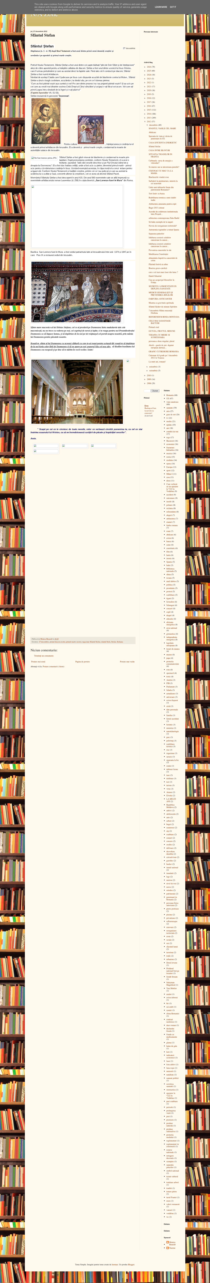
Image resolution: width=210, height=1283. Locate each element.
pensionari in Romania (171, 898)
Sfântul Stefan (154, 146)
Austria (169, 680)
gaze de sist (171, 414)
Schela (169, 690)
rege (168, 437)
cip (167, 831)
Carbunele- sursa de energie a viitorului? (160, 161)
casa (168, 477)
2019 (149, 94)
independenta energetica (171, 638)
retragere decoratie (170, 1156)
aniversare (170, 697)
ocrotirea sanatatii (170, 1085)
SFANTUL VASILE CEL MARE (162, 128)
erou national (171, 628)
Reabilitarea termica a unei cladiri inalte (162, 198)
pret (168, 1116)
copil (168, 612)
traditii (169, 1188)
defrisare (169, 848)
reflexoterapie (171, 921)
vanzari (169, 1210)
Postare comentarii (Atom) (53, 666)
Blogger (131, 1264)
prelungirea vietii (171, 1111)
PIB (168, 683)
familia (169, 715)
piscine (169, 914)
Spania (169, 561)
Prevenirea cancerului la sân (160, 250)
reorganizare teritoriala (171, 931)
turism (169, 785)
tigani (168, 598)
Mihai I (169, 473)
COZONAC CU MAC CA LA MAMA (161, 172)
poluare (169, 505)
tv (167, 417)
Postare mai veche (127, 661)
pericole (169, 1107)
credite (169, 844)
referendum (171, 511)
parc (168, 737)
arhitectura (170, 518)
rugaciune (170, 753)
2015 (149, 109)
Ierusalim (170, 601)
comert (169, 837)
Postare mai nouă (38, 661)
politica (169, 584)
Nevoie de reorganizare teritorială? (163, 225)
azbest (168, 820)
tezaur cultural (172, 1176)
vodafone (170, 1213)
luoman (115, 1264)
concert (169, 608)
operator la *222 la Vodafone (170, 1095)
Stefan (113, 642)
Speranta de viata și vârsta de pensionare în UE (160, 137)
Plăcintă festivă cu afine (158, 264)
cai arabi (169, 1006)
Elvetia (169, 795)
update (169, 424)
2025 (149, 70)
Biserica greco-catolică (158, 268)
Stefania (120, 642)
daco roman (171, 1025)
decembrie (153, 125)
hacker (169, 864)
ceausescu (170, 827)
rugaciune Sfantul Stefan (91, 642)
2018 (149, 98)
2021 (149, 86)
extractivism (171, 857)
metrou (169, 880)
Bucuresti (170, 440)
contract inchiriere (170, 1020)
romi (168, 531)
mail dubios (171, 581)
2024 (149, 74)
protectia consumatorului (172, 662)
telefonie (169, 778)
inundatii (170, 873)
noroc (168, 887)
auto (168, 817)
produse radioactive (170, 1130)
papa (168, 658)
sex (167, 943)
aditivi (169, 810)
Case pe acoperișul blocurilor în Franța (161, 281)
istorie (168, 558)
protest (169, 591)
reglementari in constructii (172, 1145)
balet (168, 565)
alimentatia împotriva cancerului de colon (163, 259)
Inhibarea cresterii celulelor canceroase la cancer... (160, 238)
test (167, 781)
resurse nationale (170, 1151)
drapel (168, 615)
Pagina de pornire (82, 661)
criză (168, 706)
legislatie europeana (170, 644)
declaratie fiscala (170, 1029)
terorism (169, 952)
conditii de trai (172, 431)
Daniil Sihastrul (155, 276)
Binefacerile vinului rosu (159, 177)
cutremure (170, 498)
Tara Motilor (171, 988)
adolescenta (171, 814)
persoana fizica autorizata (172, 904)
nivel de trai (171, 883)
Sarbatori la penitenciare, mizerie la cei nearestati (163, 182)
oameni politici (172, 1078)
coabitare (170, 834)
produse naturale (169, 1124)
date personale (172, 709)
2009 (149, 379)
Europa (169, 467)
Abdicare (152, 132)
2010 (149, 375)
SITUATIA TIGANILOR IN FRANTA (160, 155)
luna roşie (170, 1068)
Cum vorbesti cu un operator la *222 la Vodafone (172, 488)
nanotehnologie (172, 731)
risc (167, 749)
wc (167, 1216)
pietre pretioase (172, 908)
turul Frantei (171, 1197)
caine (168, 544)
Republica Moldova (170, 806)
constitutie (170, 548)
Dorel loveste (171, 962)
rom (168, 669)
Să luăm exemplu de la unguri (161, 221)
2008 (149, 383)
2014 (149, 113)
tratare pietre (171, 1191)
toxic (168, 676)
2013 (149, 117)
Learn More (161, 7)
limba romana (172, 525)
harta (168, 555)
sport (168, 470)
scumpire (170, 1161)
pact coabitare (172, 1101)
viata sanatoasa (172, 401)
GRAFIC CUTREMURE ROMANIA (164, 351)
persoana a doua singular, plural (161, 341)
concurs (169, 841)
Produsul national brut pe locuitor (172, 971)
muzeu (169, 654)
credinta (169, 460)
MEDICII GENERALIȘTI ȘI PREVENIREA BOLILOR (161, 293)
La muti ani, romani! (157, 361)
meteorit (169, 1071)
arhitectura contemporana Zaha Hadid (164, 218)
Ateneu (169, 792)
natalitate (170, 1074)
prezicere (170, 1119)
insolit (168, 501)
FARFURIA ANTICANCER (160, 298)
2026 (149, 66)
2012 (149, 121)
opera (168, 463)
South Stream (171, 976)
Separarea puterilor (156, 233)
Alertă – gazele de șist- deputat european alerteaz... (161, 346)
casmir (169, 1010)
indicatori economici (170, 1056)
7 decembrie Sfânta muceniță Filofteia (160, 311)
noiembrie (153, 366)
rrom (168, 936)
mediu (168, 421)
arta (167, 411)
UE (167, 398)
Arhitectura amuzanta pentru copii (162, 203)
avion (168, 538)
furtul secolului (172, 718)
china (168, 574)
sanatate (169, 407)
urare (168, 1200)
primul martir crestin (73, 642)
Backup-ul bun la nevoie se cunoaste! (150, 410)
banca (168, 541)
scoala (168, 939)
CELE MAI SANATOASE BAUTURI (160, 322)
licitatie (169, 724)
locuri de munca (172, 648)
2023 (149, 78)
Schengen (170, 605)
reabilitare (170, 594)
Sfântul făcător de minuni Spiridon (163, 306)
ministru (169, 728)
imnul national (172, 867)
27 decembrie (44, 642)
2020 (149, 90)
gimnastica (170, 633)
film (168, 551)
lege (168, 876)
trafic (168, 955)
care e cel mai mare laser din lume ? (163, 272)
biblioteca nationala (170, 569)
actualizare (170, 693)
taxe (168, 775)
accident (169, 494)
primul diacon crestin (57, 642)
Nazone (172, 1248)
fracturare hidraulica (170, 448)
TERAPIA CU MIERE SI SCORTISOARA (159, 336)
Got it (173, 7)
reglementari (171, 1140)
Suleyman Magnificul (170, 983)
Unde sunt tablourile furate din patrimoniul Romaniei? (161, 188)
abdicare (169, 534)
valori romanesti (173, 1204)
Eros (146, 405)
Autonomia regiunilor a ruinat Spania (164, 229)
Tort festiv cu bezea (157, 193)
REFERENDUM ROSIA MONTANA (164, 316)
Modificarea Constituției (158, 254)
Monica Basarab (172, 1243)
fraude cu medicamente (171, 1035)
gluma (168, 1042)
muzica (169, 453)
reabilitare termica (170, 745)
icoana (169, 577)
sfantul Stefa (105, 642)
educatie (169, 618)
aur (167, 428)
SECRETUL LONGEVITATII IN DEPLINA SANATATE (162, 287)
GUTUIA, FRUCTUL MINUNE (162, 331)
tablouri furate (172, 769)
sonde (168, 765)
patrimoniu (170, 893)
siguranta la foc (172, 760)
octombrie (153, 370)
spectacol (170, 673)
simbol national (172, 1170)
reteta (168, 456)
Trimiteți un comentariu (43, 655)
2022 (149, 82)
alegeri (169, 515)
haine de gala (171, 1046)
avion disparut (172, 700)
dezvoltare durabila (170, 852)
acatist (168, 994)
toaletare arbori (172, 1182)
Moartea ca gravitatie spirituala (161, 302)
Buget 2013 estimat (156, 207)
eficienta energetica (170, 623)
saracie (169, 756)
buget (168, 824)
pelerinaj (169, 740)
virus (168, 788)
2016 (149, 106)
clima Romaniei (172, 1013)
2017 (149, 102)
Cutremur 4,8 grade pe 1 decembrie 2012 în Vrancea (163, 356)
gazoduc (169, 860)
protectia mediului (170, 1136)
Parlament (170, 686)
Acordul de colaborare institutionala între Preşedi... (163, 212)
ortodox (169, 890)
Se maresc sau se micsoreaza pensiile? (164, 167)
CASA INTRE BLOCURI (159, 150)
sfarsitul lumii (172, 946)
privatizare (170, 918)
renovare (169, 927)
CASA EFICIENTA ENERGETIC (163, 142)
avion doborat (172, 997)
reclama (169, 508)
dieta (168, 480)
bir (167, 1003)
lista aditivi (170, 1064)
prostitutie (170, 588)
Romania (170, 395)
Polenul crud (154, 327)
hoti (168, 1051)
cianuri (169, 522)
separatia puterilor (169, 1166)
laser (168, 1061)
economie (170, 444)
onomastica (170, 1089)
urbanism (170, 959)
